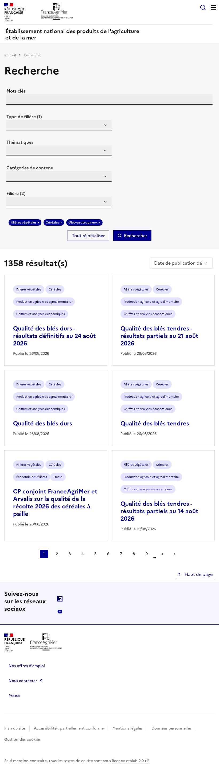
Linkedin (59, 598)
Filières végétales (23, 222)
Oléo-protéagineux (82, 222)
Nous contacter (23, 681)
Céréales (52, 222)
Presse (14, 696)
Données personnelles (171, 728)
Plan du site (14, 728)
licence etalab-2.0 (128, 761)
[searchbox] (13, 125)
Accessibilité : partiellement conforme (69, 728)
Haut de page (198, 574)
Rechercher (135, 235)
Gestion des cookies (22, 739)
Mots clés (15, 91)
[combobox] (59, 125)
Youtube (59, 611)
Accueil (10, 55)
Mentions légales (127, 728)
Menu (213, 7)
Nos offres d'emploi (27, 666)
